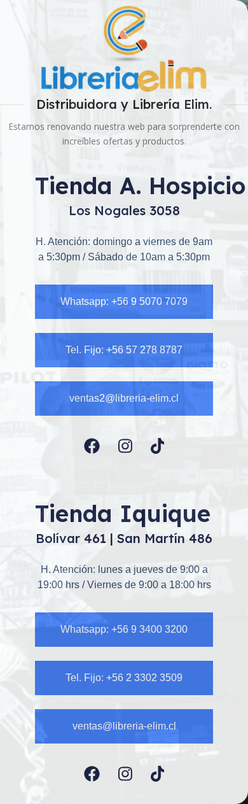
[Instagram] (125, 446)
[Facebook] (92, 446)
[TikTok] (158, 446)
